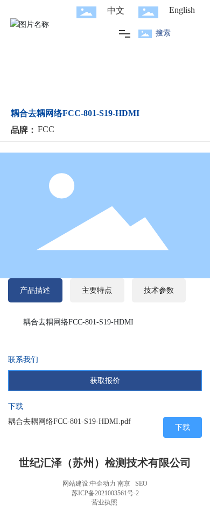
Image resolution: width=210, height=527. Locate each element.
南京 (123, 483)
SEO (141, 483)
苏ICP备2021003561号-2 (105, 493)
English (182, 10)
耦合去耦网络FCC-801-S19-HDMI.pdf (69, 421)
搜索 (163, 33)
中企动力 (103, 483)
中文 (115, 10)
